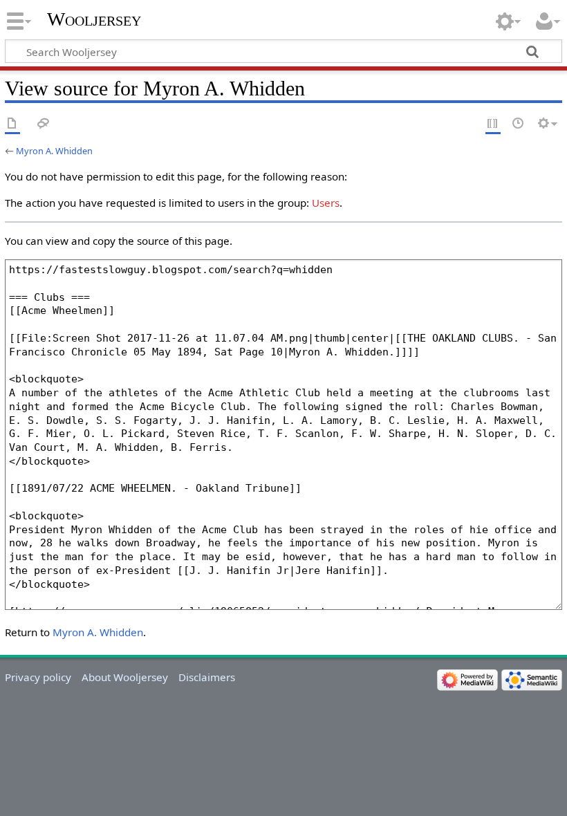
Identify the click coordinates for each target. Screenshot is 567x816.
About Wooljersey (125, 677)
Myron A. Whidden (54, 151)
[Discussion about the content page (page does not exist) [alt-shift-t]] (43, 124)
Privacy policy (38, 677)
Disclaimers (206, 677)
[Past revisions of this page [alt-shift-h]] (518, 124)
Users (326, 203)
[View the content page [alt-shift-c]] (12, 124)
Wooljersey (94, 19)
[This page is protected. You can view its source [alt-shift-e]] (493, 124)
